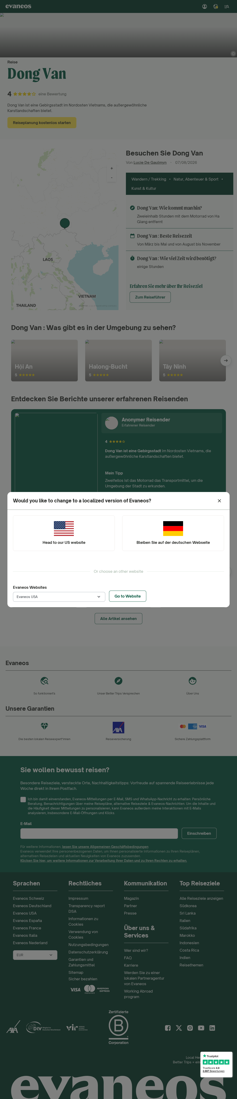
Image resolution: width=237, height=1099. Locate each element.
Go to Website (128, 596)
